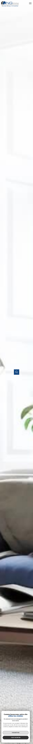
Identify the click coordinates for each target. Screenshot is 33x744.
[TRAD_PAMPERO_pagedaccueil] (10, 6)
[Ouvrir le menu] (31, 3)
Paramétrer (15, 732)
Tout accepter (15, 737)
